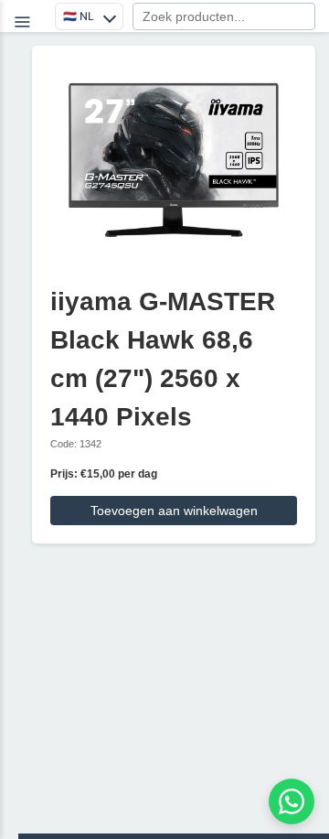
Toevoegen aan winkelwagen (174, 510)
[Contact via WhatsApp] (291, 801)
